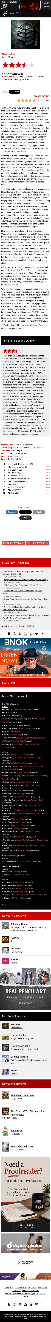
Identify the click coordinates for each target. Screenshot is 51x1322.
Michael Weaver (38, 325)
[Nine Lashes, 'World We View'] (25, 34)
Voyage (14, 963)
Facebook (12, 512)
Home (25, 1296)
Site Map (42, 1288)
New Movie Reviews (14, 1084)
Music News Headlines (15, 562)
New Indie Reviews (13, 1016)
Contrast (14, 1074)
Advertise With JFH (30, 1291)
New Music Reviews (14, 916)
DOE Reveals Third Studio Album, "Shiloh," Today (23, 585)
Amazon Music (14, 453)
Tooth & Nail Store (15, 459)
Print (25, 518)
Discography (17, 74)
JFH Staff (16, 1291)
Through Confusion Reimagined (24, 1049)
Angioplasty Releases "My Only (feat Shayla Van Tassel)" (26, 580)
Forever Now (16, 952)
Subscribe (40, 1293)
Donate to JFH (21, 1293)
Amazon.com (13, 456)
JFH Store (9, 1293)
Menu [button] (11, 13)
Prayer (32, 1293)
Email (39, 512)
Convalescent (16, 1028)
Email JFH (31, 1288)
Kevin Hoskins (9, 434)
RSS (32, 626)
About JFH (8, 1288)
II (11, 941)
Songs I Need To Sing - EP (22, 1038)
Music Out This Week (15, 696)
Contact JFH (20, 1288)
